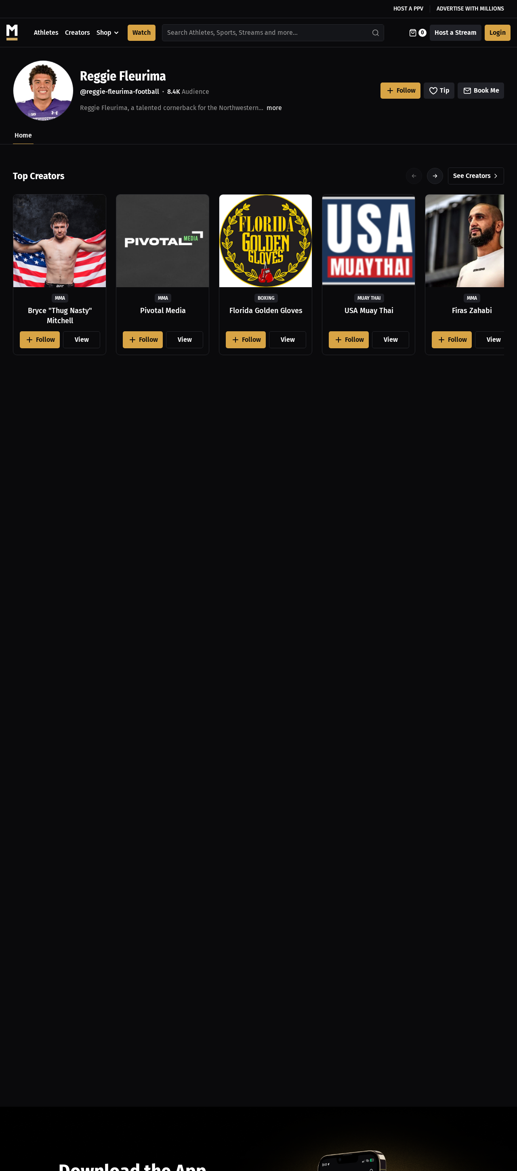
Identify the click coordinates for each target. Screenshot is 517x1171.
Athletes (46, 32)
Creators (77, 32)
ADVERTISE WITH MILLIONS (470, 8)
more (274, 108)
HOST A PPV (408, 8)
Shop (104, 32)
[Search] (376, 32)
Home (23, 135)
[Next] (435, 176)
